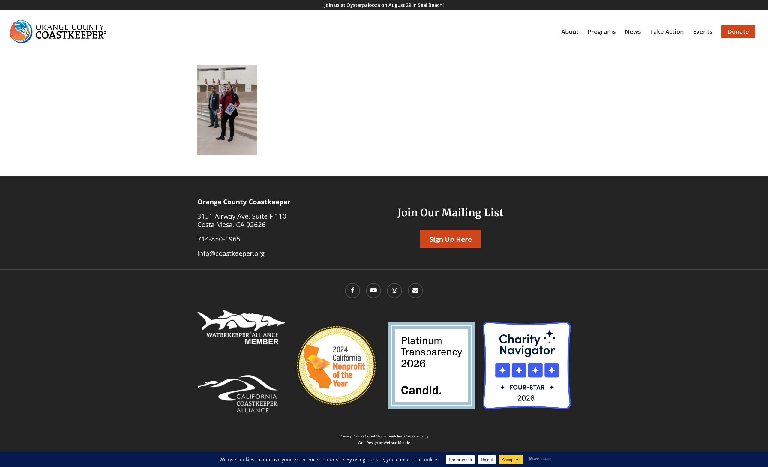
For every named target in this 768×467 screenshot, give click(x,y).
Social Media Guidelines (385, 436)
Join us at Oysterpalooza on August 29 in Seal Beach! (384, 5)
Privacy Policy (351, 436)
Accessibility (418, 436)
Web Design (368, 442)
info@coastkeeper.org (231, 253)
